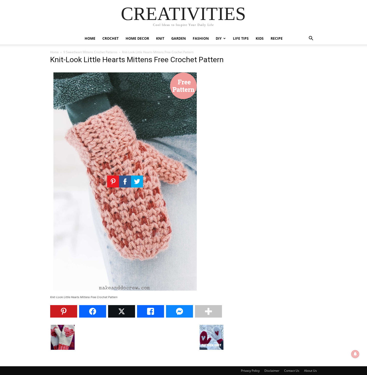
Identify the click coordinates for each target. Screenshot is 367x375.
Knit (160, 38)
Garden (178, 38)
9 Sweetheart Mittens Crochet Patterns (90, 52)
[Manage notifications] (355, 354)
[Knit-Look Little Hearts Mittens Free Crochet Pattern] (125, 292)
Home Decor (137, 38)
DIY (219, 38)
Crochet (110, 38)
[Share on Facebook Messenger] (179, 311)
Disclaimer (271, 371)
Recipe (277, 38)
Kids (260, 38)
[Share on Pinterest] (63, 311)
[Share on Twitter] (121, 311)
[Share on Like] (150, 311)
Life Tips (241, 38)
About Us (310, 371)
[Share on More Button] (208, 311)
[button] (311, 38)
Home (90, 38)
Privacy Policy (250, 371)
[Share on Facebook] (92, 311)
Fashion (201, 38)
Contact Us (291, 371)
